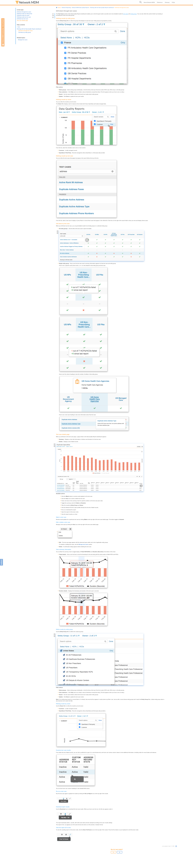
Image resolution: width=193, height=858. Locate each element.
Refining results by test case (24, 17)
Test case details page (22, 20)
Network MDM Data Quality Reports (80, 7)
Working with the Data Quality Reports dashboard (29, 29)
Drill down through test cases (24, 11)
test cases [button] (125, 13)
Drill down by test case (22, 18)
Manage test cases (22, 39)
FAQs (173, 2)
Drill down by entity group (24, 32)
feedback (1, 562)
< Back (18, 27)
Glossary (167, 2)
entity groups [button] (134, 13)
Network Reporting (66, 7)
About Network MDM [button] (149, 2)
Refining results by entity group (24, 13)
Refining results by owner (23, 15)
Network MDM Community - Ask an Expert (3, 31)
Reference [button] (160, 2)
